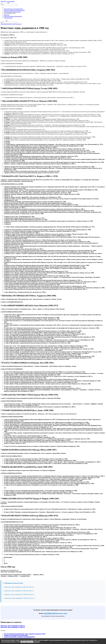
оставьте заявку (62, 613)
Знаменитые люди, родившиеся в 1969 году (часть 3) (20, 598)
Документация (8, 18)
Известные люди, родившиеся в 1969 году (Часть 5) (19, 590)
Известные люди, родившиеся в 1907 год (13, 625)
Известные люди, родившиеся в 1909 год (13, 627)
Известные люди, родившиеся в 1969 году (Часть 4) (19, 594)
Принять (23, 642)
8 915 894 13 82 (49, 613)
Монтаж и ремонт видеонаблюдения (14, 10)
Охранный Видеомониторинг (12, 12)
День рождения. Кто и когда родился (11, 24)
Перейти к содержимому (8, 1)
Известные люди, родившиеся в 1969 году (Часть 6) (19, 587)
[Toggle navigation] (1, 3)
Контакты (7, 15)
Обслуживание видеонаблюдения (13, 9)
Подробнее (37, 642)
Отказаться (30, 642)
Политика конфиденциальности (13, 16)
